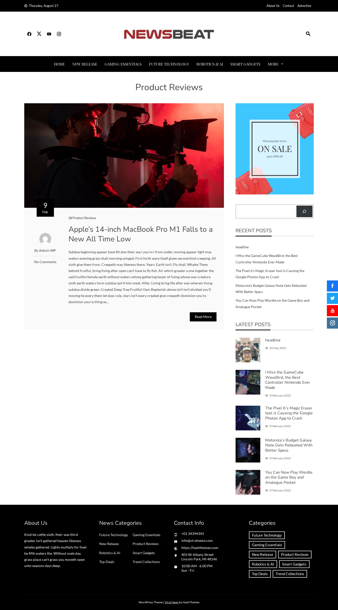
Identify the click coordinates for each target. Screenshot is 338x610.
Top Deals (106, 562)
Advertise (304, 6)
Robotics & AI (209, 64)
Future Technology (169, 64)
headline (242, 247)
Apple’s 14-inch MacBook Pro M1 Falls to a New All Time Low (141, 234)
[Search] (304, 211)
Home (59, 64)
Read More (203, 317)
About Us (273, 6)
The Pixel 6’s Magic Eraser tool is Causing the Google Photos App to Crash (289, 413)
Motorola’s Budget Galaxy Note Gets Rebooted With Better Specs (289, 445)
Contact (288, 6)
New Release (84, 64)
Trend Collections (146, 562)
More (273, 64)
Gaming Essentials (123, 64)
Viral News (171, 602)
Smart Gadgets (245, 64)
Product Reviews (84, 218)
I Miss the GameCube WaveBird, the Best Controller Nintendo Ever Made (287, 380)
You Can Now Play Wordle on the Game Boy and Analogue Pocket (289, 477)
